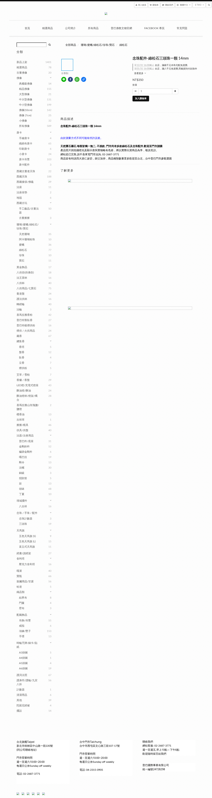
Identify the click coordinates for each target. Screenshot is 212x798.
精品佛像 (24, 89)
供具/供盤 (22, 430)
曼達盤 (21, 293)
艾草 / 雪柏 (23, 374)
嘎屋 (19, 571)
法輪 (19, 309)
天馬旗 (21, 530)
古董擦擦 (24, 218)
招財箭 (23, 478)
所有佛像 (24, 126)
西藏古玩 (22, 203)
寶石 (21, 260)
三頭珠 (23, 524)
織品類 (21, 592)
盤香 (21, 352)
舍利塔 (21, 558)
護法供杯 (22, 299)
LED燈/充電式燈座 (27, 385)
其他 (19, 700)
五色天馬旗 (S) (27, 536)
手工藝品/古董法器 (29, 210)
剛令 (21, 462)
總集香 (21, 341)
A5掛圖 (23, 663)
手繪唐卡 (24, 138)
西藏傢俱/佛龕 (25, 182)
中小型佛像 (25, 105)
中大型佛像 (25, 99)
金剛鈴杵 (24, 446)
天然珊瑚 (24, 234)
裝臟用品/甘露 (25, 581)
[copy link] (83, 79)
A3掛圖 (23, 652)
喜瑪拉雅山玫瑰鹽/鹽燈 (28, 407)
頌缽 (21, 489)
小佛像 (23, 120)
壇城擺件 (22, 500)
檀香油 (21, 414)
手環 (21, 636)
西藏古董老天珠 (26, 171)
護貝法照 (22, 675)
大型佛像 (24, 94)
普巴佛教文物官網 (121, 28)
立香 (21, 363)
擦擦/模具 (22, 425)
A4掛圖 (23, 658)
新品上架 (22, 62)
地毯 (19, 197)
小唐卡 (23, 154)
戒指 (21, 626)
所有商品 (93, 28)
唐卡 (19, 132)
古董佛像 (22, 72)
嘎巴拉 (23, 457)
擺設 (19, 711)
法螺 (21, 467)
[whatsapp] (77, 79)
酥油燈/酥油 (24, 390)
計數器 (21, 689)
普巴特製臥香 (24, 320)
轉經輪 (21, 304)
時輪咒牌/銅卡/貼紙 (27, 645)
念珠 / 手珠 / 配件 (27, 513)
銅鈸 (21, 473)
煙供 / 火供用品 (26, 330)
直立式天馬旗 (27, 546)
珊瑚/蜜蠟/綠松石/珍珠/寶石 (28, 226)
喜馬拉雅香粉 (24, 315)
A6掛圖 (23, 668)
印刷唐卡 (24, 149)
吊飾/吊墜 (25, 620)
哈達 (19, 586)
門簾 (21, 603)
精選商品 (47, 28)
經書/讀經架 (24, 553)
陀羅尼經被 (23, 705)
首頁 (27, 28)
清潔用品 (22, 695)
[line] (63, 79)
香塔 (21, 347)
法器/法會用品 (25, 435)
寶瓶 (19, 576)
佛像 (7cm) (25, 115)
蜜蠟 (21, 244)
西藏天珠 (22, 176)
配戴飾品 (22, 615)
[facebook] (70, 79)
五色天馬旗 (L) (27, 541)
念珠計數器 (25, 518)
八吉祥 (23, 506)
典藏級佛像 (25, 83)
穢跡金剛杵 (25, 452)
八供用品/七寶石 (26, 288)
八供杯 (21, 283)
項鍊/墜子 (25, 631)
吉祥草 (21, 419)
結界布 (23, 597)
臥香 (21, 357)
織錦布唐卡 (25, 143)
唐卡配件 (24, 164)
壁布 (21, 608)
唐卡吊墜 (24, 159)
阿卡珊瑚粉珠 (27, 239)
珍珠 (21, 255)
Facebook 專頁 (154, 28)
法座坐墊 (22, 192)
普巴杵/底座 (26, 441)
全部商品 (70, 45)
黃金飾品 (22, 267)
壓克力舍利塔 (27, 564)
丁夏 (21, 494)
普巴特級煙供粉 (26, 325)
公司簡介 (70, 28)
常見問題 (182, 28)
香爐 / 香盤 (23, 380)
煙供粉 (23, 368)
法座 (19, 187)
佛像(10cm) (25, 110)
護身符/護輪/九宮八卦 (27, 682)
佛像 (19, 78)
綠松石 (23, 250)
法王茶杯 (22, 278)
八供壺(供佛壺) (25, 272)
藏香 (19, 336)
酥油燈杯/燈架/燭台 (27, 398)
